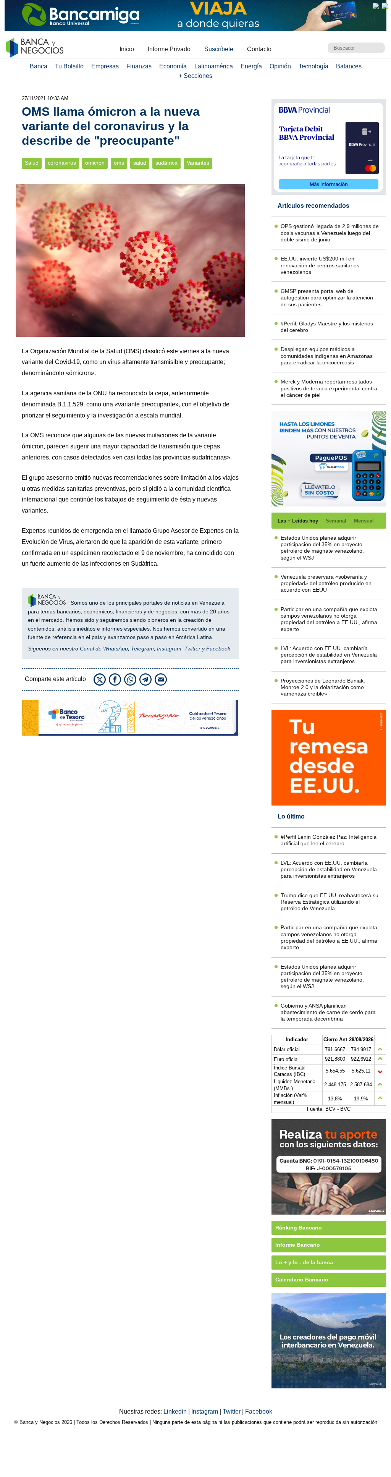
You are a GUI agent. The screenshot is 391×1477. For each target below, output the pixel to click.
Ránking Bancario (298, 1228)
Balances (349, 66)
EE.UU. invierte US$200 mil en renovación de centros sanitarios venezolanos (320, 265)
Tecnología (313, 66)
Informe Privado (169, 49)
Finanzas (139, 66)
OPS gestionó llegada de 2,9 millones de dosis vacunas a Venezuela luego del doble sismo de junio (330, 233)
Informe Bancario (297, 1245)
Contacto (259, 49)
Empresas (105, 66)
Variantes (198, 163)
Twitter (192, 648)
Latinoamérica (213, 66)
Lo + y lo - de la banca (304, 1262)
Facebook (218, 648)
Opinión (280, 66)
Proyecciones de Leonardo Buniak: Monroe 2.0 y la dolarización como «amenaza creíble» (323, 687)
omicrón (95, 163)
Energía (251, 66)
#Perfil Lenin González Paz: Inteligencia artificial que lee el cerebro (328, 840)
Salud (32, 163)
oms (119, 163)
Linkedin (175, 1411)
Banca (38, 66)
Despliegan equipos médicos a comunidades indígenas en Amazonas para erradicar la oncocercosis (327, 356)
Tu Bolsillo (69, 66)
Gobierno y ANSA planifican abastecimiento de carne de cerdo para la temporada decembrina (328, 1012)
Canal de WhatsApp (104, 648)
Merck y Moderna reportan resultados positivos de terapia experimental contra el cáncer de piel (329, 388)
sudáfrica (166, 163)
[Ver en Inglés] (376, 6)
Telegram (142, 648)
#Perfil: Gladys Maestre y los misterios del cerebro (327, 326)
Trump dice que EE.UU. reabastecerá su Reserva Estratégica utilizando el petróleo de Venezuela (329, 902)
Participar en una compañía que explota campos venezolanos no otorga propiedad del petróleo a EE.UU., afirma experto (329, 619)
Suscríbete (218, 49)
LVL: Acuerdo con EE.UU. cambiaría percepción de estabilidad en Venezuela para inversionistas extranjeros (329, 655)
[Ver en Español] (385, 6)
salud (139, 163)
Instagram (169, 648)
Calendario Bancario (301, 1279)
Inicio (127, 49)
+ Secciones (195, 76)
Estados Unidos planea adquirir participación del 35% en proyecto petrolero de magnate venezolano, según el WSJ (322, 548)
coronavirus (62, 163)
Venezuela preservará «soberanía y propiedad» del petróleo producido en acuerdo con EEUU (326, 583)
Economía (173, 66)
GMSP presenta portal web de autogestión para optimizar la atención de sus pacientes (327, 297)
